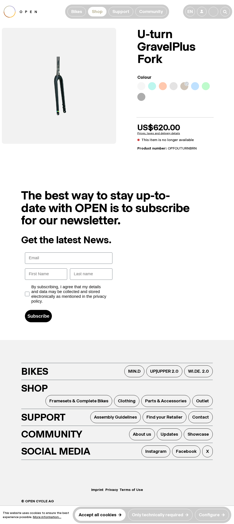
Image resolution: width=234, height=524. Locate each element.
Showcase (198, 434)
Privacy (111, 489)
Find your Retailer (164, 417)
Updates (169, 434)
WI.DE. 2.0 (198, 371)
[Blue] (195, 86)
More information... (47, 517)
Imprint (97, 489)
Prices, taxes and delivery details (158, 133)
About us (142, 434)
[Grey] (174, 86)
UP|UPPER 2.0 (164, 371)
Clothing (127, 400)
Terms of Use (131, 489)
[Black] (141, 97)
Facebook (186, 451)
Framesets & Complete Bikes (78, 400)
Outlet (202, 400)
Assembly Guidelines (115, 417)
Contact (200, 417)
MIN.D (134, 371)
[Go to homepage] (33, 12)
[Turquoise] (152, 86)
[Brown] (184, 86)
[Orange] (163, 86)
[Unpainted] (141, 86)
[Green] (206, 86)
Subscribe (38, 316)
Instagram (155, 451)
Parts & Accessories (165, 400)
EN (190, 11)
